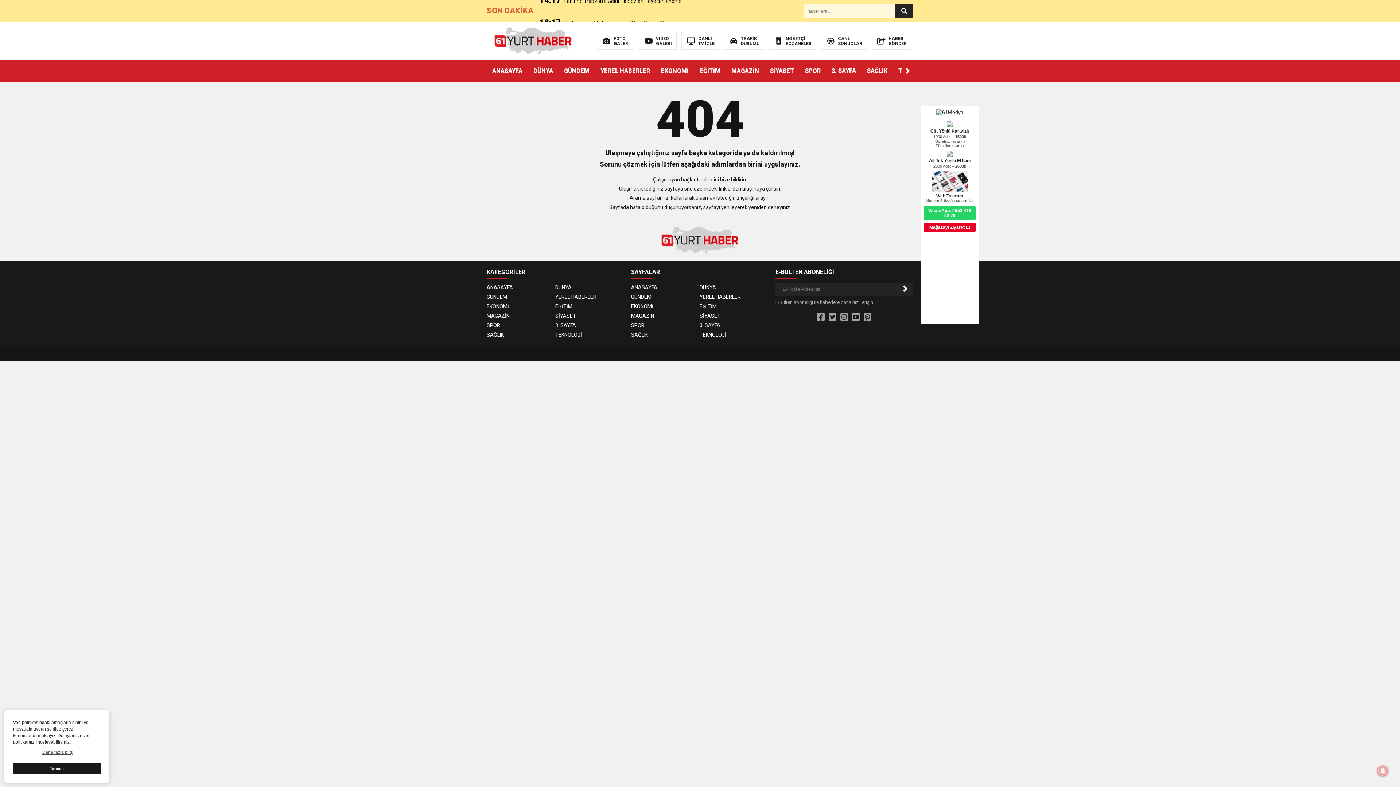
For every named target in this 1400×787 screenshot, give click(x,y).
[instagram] (844, 317)
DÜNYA (543, 70)
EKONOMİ (675, 70)
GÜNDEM (577, 70)
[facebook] (821, 317)
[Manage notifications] (1383, 771)
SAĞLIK (877, 70)
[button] (907, 71)
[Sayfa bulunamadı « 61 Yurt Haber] (533, 40)
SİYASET (782, 70)
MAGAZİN (745, 70)
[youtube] (856, 317)
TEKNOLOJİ (568, 335)
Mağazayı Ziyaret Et (949, 227)
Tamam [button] (57, 768)
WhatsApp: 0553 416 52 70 (949, 213)
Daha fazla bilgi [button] (57, 752)
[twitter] (832, 317)
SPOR (813, 70)
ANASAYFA (507, 70)
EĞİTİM (710, 70)
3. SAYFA (844, 70)
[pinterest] (867, 317)
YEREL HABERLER (625, 70)
